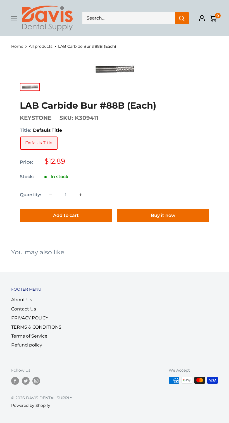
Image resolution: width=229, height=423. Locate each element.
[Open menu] (14, 18)
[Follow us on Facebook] (15, 381)
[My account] (202, 18)
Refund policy (26, 345)
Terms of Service (29, 336)
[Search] (182, 18)
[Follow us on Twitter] (26, 381)
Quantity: (30, 194)
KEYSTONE (35, 117)
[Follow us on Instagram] (36, 381)
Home (17, 46)
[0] (213, 18)
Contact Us (23, 309)
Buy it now (163, 215)
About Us (21, 299)
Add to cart (66, 215)
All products (41, 46)
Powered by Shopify (30, 405)
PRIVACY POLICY (29, 318)
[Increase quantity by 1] (80, 195)
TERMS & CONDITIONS (36, 327)
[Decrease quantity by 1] (50, 195)
